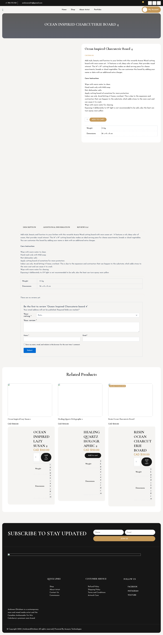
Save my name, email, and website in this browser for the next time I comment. (53, 345)
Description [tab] (29, 227)
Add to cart (98, 119)
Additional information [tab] (56, 227)
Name (26, 335)
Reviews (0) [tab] (82, 227)
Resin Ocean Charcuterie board (121, 419)
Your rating (27, 315)
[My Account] (145, 9)
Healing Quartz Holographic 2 (70, 419)
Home (64, 10)
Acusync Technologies (73, 629)
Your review (30, 320)
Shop (73, 10)
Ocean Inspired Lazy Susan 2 (19, 419)
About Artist (84, 10)
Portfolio (97, 10)
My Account (153, 10)
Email (85, 335)
